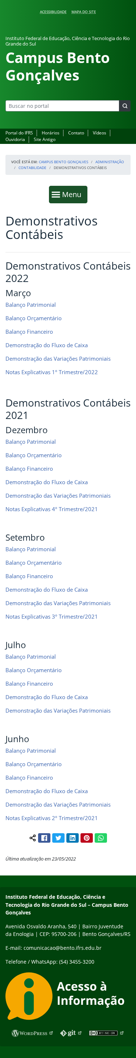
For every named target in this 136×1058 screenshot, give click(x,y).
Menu (73, 194)
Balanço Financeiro (29, 331)
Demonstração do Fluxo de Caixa (46, 345)
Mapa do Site (83, 11)
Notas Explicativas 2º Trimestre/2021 (52, 818)
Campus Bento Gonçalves (63, 161)
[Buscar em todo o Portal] (125, 105)
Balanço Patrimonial (30, 304)
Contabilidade (32, 167)
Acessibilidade (53, 11)
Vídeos (99, 133)
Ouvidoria (15, 139)
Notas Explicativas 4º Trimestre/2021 (51, 509)
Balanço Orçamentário (33, 318)
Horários (50, 133)
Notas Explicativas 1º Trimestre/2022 (51, 372)
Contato (76, 133)
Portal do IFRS (19, 133)
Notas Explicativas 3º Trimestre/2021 (51, 616)
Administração (109, 161)
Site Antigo (44, 139)
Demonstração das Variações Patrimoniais (58, 358)
